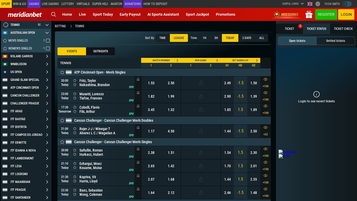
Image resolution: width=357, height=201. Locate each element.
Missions (289, 14)
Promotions (225, 14)
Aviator (116, 4)
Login (346, 14)
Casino (34, 4)
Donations (133, 4)
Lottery (67, 4)
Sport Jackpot (197, 14)
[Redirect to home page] (25, 14)
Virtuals (83, 4)
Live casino (50, 4)
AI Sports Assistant (163, 14)
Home (67, 14)
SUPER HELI (100, 4)
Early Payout (130, 14)
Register (326, 14)
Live (82, 14)
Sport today (103, 14)
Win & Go (19, 4)
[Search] (53, 14)
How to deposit (155, 4)
